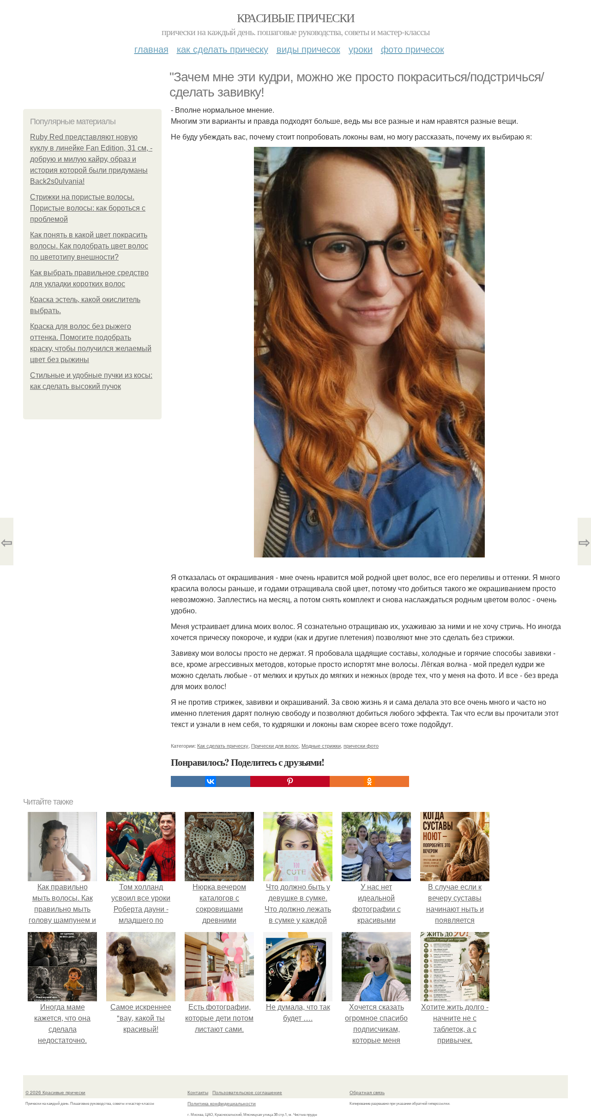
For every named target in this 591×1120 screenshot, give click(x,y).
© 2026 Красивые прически (55, 1092)
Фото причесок (412, 48)
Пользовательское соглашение (247, 1092)
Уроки (361, 48)
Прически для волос (275, 745)
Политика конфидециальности (221, 1103)
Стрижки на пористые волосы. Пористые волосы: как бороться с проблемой (87, 208)
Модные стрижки (321, 745)
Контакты (197, 1092)
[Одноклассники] (369, 781)
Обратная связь (367, 1092)
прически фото (361, 745)
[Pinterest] (290, 781)
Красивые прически (296, 17)
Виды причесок (308, 48)
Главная (151, 48)
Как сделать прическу (222, 48)
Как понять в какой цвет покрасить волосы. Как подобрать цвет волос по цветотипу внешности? (89, 246)
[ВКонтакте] (210, 781)
